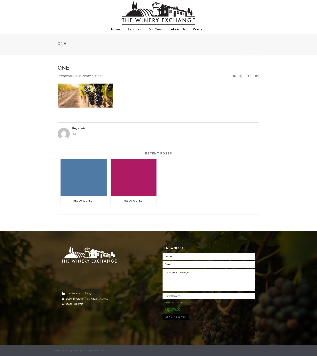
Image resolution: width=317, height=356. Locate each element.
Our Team (156, 29)
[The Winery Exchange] (158, 12)
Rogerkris (66, 75)
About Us (178, 29)
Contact (199, 29)
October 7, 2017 (90, 75)
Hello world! (83, 201)
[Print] (234, 76)
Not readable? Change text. (175, 303)
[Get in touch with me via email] (74, 134)
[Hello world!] (84, 177)
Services (134, 29)
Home (115, 29)
